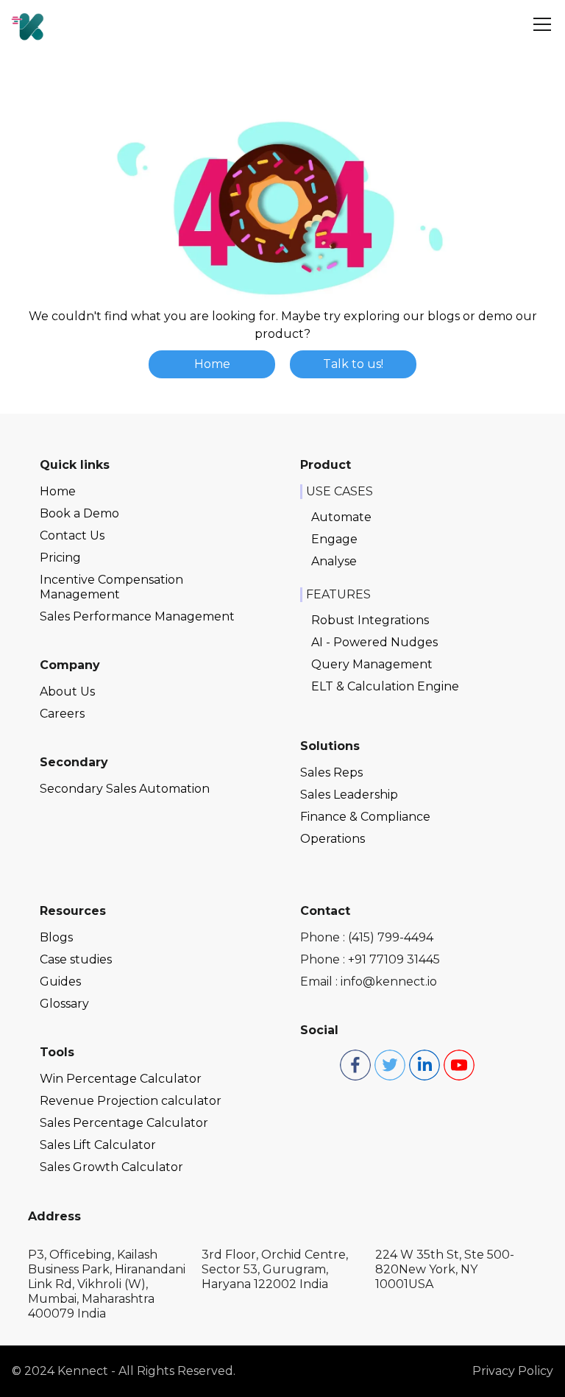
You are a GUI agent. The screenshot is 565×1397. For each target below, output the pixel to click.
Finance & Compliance (365, 817)
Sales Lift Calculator (98, 1145)
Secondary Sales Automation (125, 789)
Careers (62, 714)
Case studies (76, 959)
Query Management (372, 664)
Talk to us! (353, 364)
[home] (27, 24)
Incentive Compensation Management (111, 587)
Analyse (334, 561)
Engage (334, 539)
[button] (539, 24)
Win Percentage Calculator (121, 1079)
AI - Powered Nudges (374, 642)
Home (212, 364)
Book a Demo (79, 513)
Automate (341, 517)
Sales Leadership (349, 795)
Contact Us (72, 535)
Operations (332, 839)
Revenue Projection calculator (130, 1101)
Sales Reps (331, 772)
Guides (60, 981)
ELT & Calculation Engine (385, 686)
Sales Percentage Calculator (124, 1123)
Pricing (60, 558)
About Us (67, 691)
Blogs (56, 937)
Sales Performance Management (137, 616)
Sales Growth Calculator (111, 1167)
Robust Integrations (370, 620)
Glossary (64, 1004)
